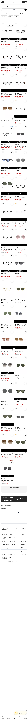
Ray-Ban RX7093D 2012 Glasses (8, 534)
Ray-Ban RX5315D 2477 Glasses (8, 541)
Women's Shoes (19, 510)
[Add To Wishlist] (12, 41)
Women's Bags (15, 512)
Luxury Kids (3, 510)
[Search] (25, 10)
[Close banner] (1, 2)
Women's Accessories (6, 512)
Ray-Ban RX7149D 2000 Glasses (8, 532)
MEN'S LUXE (4, 513)
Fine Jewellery (11, 513)
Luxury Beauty (19, 513)
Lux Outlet (21, 512)
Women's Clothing (10, 510)
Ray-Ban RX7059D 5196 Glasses (8, 544)
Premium (9, 515)
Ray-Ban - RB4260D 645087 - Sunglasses (10, 554)
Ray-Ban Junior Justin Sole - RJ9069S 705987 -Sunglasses (9, 547)
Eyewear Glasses (14, 506)
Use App (25, 2)
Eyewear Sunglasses (5, 506)
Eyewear (14, 490)
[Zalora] (14, 6)
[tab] (7, 13)
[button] (14, 2)
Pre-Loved (4, 515)
